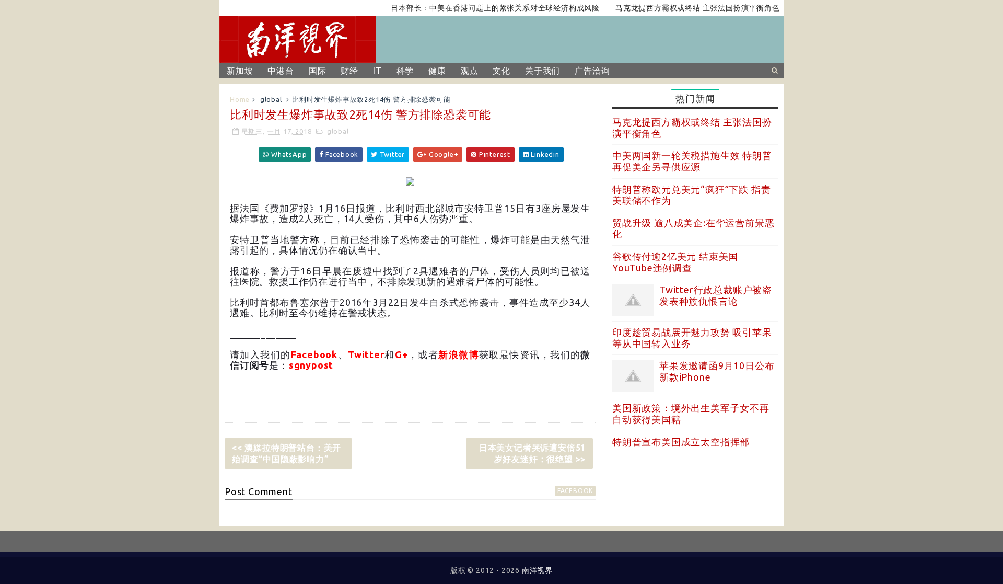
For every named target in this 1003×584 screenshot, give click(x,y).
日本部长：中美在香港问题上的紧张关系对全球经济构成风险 (485, 8)
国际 (317, 70)
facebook (575, 490)
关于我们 (542, 70)
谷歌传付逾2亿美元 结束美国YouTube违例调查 (675, 262)
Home (240, 99)
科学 (405, 70)
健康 (437, 70)
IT (377, 70)
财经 (349, 70)
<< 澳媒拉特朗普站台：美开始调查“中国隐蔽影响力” (286, 453)
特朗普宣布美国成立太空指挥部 (681, 442)
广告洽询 (592, 70)
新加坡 (240, 70)
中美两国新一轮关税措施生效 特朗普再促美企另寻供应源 (692, 161)
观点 (470, 70)
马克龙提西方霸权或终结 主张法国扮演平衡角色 (687, 8)
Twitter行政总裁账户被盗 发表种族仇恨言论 (715, 295)
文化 (501, 70)
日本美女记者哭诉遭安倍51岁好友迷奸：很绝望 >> (532, 453)
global (271, 99)
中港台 (280, 70)
